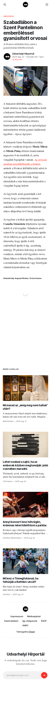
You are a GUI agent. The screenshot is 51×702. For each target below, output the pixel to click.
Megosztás (18, 59)
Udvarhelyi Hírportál (23, 53)
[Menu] (47, 4)
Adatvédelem (11, 621)
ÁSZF (44, 621)
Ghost (31, 631)
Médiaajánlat (34, 616)
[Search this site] (5, 4)
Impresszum (16, 616)
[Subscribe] (44, 675)
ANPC (25, 625)
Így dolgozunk (29, 621)
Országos (8, 16)
